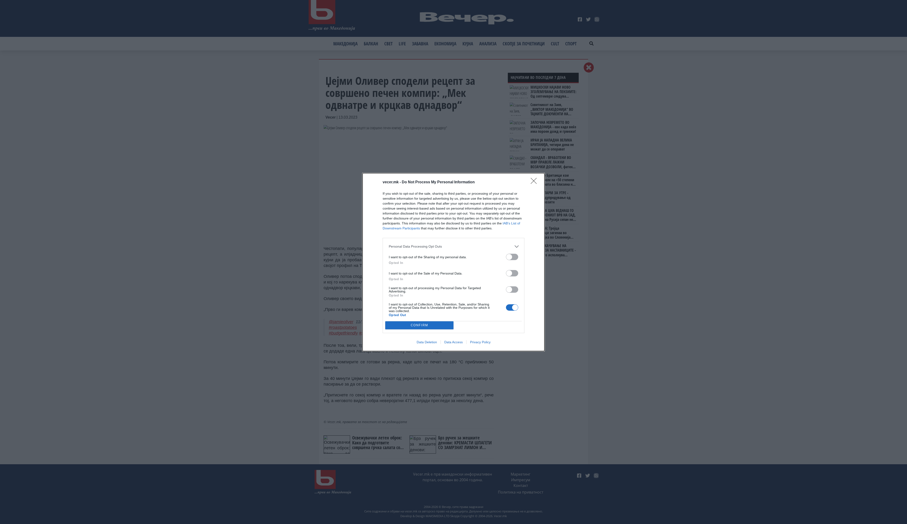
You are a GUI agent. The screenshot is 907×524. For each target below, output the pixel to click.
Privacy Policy (480, 342)
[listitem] (453, 246)
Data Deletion (427, 342)
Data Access (453, 342)
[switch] (512, 257)
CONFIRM (419, 325)
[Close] (535, 182)
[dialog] (453, 262)
